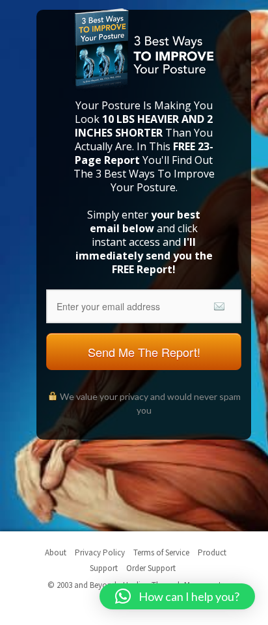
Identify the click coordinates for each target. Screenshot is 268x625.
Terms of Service (161, 552)
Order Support (151, 568)
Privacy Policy (100, 552)
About (55, 552)
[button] (177, 596)
